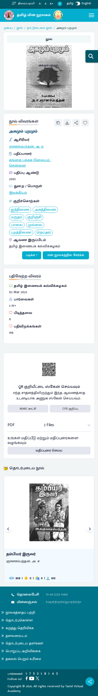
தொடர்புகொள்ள (19, 620)
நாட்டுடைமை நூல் (39, 28)
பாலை (17, 225)
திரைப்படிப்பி (26, 3)
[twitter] (38, 678)
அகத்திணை (45, 210)
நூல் (20, 28)
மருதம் (16, 217)
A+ (51, 4)
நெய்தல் (43, 233)
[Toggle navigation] (91, 15)
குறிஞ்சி (34, 217)
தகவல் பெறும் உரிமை (23, 658)
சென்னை (17, 166)
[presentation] (8, 529)
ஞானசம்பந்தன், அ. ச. (26, 147)
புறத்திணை (21, 233)
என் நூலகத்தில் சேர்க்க (65, 255)
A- (40, 4)
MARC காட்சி (28, 408)
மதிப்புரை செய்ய (49, 450)
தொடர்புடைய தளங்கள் (24, 643)
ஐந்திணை (20, 210)
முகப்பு (8, 28)
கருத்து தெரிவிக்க (20, 628)
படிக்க (30, 255)
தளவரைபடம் (16, 635)
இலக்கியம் (18, 193)
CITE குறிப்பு (70, 408)
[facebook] (27, 678)
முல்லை (35, 225)
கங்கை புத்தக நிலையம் (29, 160)
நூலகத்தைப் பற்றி (20, 612)
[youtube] (32, 678)
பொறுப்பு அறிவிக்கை (23, 651)
